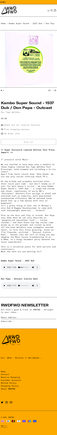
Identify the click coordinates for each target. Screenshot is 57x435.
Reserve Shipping (10, 377)
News (3, 371)
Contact (5, 374)
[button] (52, 10)
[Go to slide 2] (3, 90)
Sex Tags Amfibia (10, 112)
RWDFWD (11, 417)
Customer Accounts (11, 380)
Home (3, 23)
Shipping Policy (10, 386)
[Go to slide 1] (1, 90)
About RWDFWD (8, 389)
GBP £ (3, 426)
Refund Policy (8, 383)
